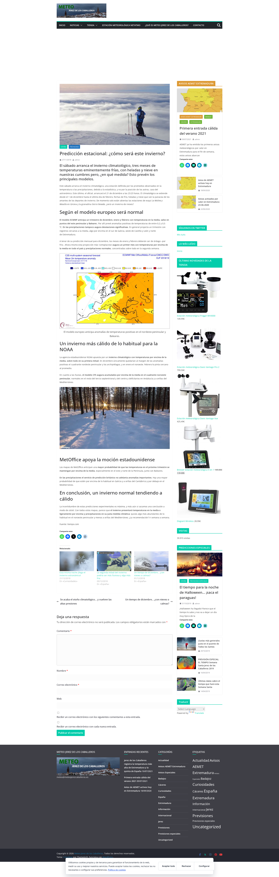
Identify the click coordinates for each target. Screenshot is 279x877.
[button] (80, 25)
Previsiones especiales (198, 581)
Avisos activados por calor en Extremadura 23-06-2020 (208, 201)
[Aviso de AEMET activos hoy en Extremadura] (186, 185)
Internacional (164, 815)
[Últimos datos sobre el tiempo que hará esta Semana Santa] (186, 686)
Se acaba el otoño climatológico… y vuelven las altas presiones (86, 601)
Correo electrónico (68, 684)
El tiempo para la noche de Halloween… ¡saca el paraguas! (199, 592)
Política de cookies (117, 870)
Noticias (74, 25)
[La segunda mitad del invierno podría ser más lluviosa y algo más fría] (114, 561)
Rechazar (186, 866)
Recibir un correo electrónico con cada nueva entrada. (86, 726)
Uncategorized (165, 839)
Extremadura (196, 122)
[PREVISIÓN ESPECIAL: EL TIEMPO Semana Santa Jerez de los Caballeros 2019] (186, 666)
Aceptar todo (168, 866)
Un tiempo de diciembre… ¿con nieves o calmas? (149, 574)
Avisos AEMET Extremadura (191, 117)
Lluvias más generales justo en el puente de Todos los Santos (209, 643)
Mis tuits (181, 234)
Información (164, 809)
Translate (199, 713)
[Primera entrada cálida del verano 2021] (199, 100)
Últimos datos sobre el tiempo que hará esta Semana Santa (209, 684)
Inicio (62, 25)
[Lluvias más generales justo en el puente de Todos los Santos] (186, 645)
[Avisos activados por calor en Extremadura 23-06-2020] (186, 204)
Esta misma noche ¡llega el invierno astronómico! (72, 574)
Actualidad (163, 760)
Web (59, 698)
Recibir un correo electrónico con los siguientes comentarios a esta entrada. (98, 717)
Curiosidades (164, 791)
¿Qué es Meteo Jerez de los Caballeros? (166, 25)
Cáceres (184, 122)
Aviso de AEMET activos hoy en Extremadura (206, 183)
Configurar (204, 866)
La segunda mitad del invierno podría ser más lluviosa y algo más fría (113, 575)
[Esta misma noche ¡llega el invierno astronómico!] (77, 561)
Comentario (64, 631)
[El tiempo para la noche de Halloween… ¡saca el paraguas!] (199, 564)
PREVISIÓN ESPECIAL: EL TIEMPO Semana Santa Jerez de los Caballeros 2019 (208, 664)
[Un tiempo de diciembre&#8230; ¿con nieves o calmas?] (151, 561)
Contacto (198, 25)
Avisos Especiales (166, 772)
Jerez (160, 821)
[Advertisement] (139, 50)
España (63, 147)
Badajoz (208, 117)
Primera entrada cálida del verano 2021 (199, 131)
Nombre (62, 670)
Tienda (90, 25)
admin (77, 160)
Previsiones (74, 147)
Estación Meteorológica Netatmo (121, 25)
